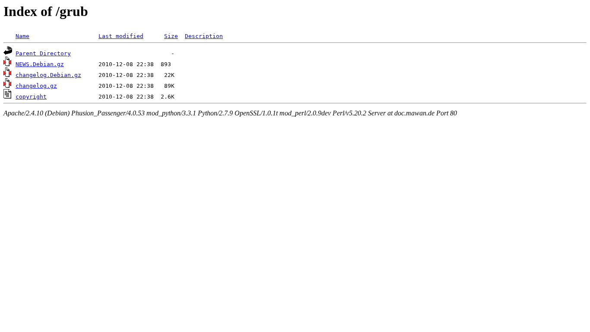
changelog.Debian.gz (48, 75)
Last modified (120, 36)
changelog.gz (36, 86)
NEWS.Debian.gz (40, 64)
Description (204, 36)
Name (22, 36)
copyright (31, 96)
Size (171, 36)
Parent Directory (43, 53)
